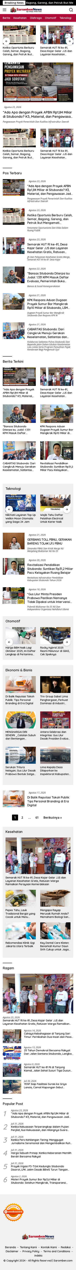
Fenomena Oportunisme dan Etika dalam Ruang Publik (47, 229)
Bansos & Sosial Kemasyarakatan (43, 286)
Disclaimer (12, 1251)
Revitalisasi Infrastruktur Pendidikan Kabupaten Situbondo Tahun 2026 (45, 579)
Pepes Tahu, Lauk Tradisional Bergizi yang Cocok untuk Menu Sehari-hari (20, 913)
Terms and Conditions (56, 1251)
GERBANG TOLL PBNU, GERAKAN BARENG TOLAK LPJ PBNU (49, 541)
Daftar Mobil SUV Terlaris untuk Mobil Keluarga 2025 (52, 651)
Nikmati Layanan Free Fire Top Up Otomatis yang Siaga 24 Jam (53, 518)
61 (37, 817)
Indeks (38, 1255)
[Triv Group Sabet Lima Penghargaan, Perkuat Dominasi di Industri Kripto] (55, 684)
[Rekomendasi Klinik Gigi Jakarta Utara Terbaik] (21, 930)
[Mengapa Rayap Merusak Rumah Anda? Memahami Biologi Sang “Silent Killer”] (55, 898)
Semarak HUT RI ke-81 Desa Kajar (44, 259)
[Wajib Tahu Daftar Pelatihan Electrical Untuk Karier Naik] (21, 503)
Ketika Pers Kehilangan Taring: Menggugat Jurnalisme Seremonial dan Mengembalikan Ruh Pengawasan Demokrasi (40, 1141)
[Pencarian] (71, 10)
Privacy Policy (31, 1251)
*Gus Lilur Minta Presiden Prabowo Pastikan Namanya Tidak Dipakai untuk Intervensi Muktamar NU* (48, 599)
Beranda (10, 1247)
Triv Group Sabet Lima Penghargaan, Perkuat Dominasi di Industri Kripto (54, 700)
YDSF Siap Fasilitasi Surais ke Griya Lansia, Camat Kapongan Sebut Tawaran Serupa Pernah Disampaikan (47, 1085)
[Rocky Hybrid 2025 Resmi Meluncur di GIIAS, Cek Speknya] (21, 635)
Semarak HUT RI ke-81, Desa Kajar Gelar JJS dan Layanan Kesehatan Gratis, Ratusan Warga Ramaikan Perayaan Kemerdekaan (19, 51)
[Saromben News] (25, 10)
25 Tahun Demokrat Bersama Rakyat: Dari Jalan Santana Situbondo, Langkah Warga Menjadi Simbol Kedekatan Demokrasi (48, 1052)
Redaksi (66, 1247)
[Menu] (5, 10)
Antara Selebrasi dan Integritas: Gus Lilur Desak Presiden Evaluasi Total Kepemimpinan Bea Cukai (55, 735)
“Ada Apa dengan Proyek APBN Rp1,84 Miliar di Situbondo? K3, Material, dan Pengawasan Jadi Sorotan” (37, 116)
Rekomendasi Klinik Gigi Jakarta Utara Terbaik (20, 944)
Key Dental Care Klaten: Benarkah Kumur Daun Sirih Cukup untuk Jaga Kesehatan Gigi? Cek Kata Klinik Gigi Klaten (54, 946)
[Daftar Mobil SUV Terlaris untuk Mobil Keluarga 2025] (55, 635)
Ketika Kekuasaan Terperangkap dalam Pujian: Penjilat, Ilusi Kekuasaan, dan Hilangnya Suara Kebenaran (40, 1128)
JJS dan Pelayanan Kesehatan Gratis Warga (48, 257)
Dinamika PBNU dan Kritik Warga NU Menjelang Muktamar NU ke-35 (45, 550)
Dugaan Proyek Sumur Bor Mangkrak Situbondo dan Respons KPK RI (45, 314)
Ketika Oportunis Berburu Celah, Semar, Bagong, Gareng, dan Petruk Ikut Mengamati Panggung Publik (18, 154)
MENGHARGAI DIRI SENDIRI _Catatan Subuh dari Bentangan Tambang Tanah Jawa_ (21, 735)
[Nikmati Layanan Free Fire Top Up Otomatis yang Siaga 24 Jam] (55, 503)
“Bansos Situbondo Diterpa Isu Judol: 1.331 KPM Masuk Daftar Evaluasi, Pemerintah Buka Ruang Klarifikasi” (56, 51)
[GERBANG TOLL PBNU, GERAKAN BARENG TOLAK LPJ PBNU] (14, 542)
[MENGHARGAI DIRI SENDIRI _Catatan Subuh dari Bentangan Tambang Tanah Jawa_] (21, 719)
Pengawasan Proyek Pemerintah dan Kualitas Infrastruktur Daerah (36, 121)
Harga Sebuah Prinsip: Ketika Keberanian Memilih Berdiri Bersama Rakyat (41, 1154)
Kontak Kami (49, 1247)
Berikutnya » (53, 817)
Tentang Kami (28, 1247)
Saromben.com (63, 1260)
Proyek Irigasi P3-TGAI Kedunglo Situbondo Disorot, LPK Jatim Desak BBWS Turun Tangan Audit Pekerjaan (39, 1168)
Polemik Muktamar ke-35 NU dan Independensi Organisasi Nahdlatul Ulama (48, 608)
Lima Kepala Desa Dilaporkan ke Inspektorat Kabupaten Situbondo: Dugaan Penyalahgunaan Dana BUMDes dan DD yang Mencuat (54, 771)
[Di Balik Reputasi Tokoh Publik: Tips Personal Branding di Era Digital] (21, 684)
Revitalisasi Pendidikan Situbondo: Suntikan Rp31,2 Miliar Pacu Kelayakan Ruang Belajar (56, 467)
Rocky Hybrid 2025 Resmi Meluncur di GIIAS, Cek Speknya (20, 651)
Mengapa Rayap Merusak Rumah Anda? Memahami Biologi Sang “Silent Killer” (55, 913)
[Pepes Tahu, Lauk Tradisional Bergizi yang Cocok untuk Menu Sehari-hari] (21, 898)
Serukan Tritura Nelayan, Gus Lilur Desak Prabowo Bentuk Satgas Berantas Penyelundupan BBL (21, 771)
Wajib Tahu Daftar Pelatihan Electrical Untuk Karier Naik (17, 518)
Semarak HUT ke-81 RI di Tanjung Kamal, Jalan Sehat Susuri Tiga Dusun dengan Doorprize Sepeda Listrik (47, 1069)
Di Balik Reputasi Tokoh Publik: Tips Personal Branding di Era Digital (20, 700)
